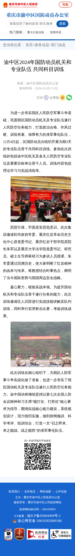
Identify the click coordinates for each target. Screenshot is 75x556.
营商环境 (55, 32)
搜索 (62, 23)
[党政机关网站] (19, 534)
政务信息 (42, 45)
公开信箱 (61, 491)
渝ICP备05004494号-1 (44, 516)
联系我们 (14, 491)
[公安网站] (8, 534)
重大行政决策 (35, 32)
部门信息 (58, 45)
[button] (43, 98)
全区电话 (29, 491)
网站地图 (45, 491)
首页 (29, 45)
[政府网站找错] (38, 534)
